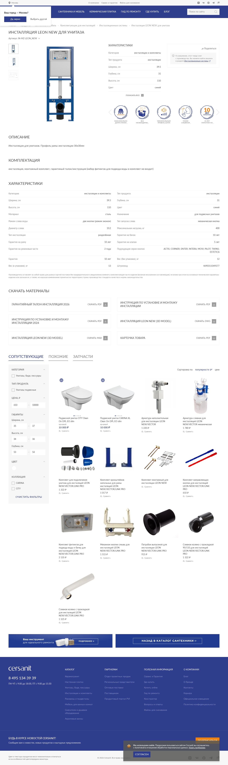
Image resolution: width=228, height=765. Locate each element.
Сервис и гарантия (109, 3)
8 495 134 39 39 (22, 678)
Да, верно (15, 19)
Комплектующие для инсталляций (77, 26)
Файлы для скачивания (130, 3)
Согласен (142, 754)
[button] (13, 45)
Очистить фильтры (29, 497)
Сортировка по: (185, 370)
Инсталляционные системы (113, 26)
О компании (93, 3)
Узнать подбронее (197, 748)
